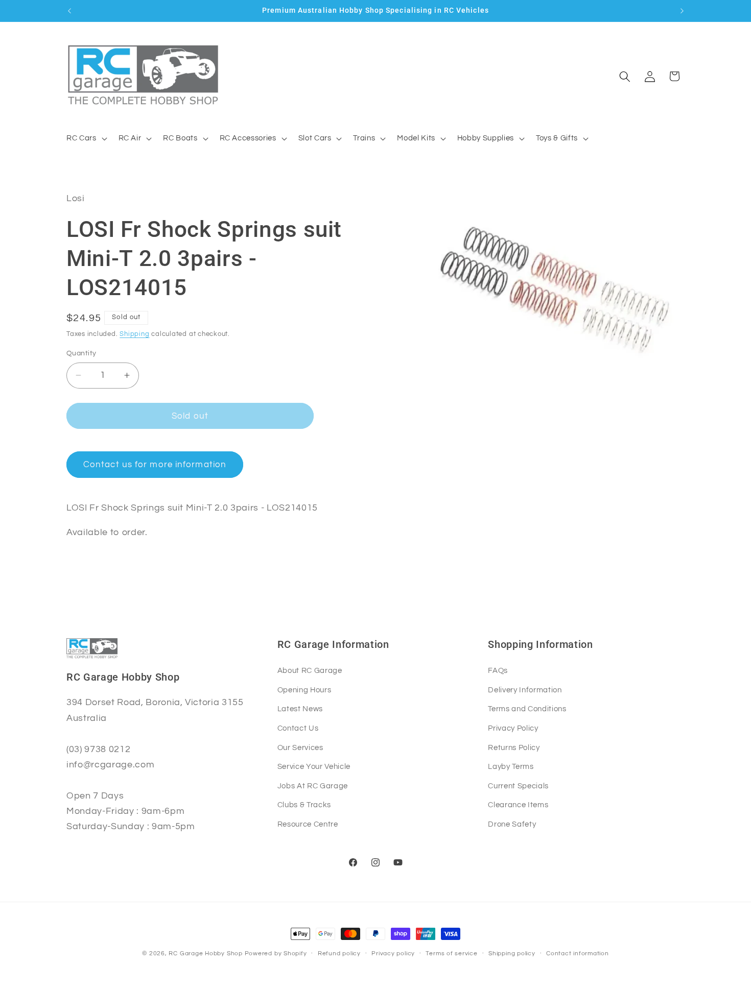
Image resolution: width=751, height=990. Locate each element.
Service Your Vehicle (313, 766)
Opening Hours (304, 689)
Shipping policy (511, 953)
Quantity (81, 353)
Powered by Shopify (276, 953)
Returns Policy (513, 747)
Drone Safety (512, 823)
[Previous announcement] (69, 10)
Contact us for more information (154, 464)
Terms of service (451, 953)
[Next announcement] (682, 10)
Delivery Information (524, 689)
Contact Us (298, 727)
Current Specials (518, 785)
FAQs (498, 670)
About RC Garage (309, 670)
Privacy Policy (513, 727)
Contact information (577, 953)
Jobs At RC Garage (312, 785)
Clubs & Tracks (304, 805)
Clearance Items (518, 805)
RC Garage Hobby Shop (205, 953)
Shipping (134, 333)
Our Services (300, 747)
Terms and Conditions (527, 709)
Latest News (300, 709)
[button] (86, 138)
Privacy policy (393, 953)
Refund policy (339, 953)
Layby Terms (510, 766)
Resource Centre (307, 823)
